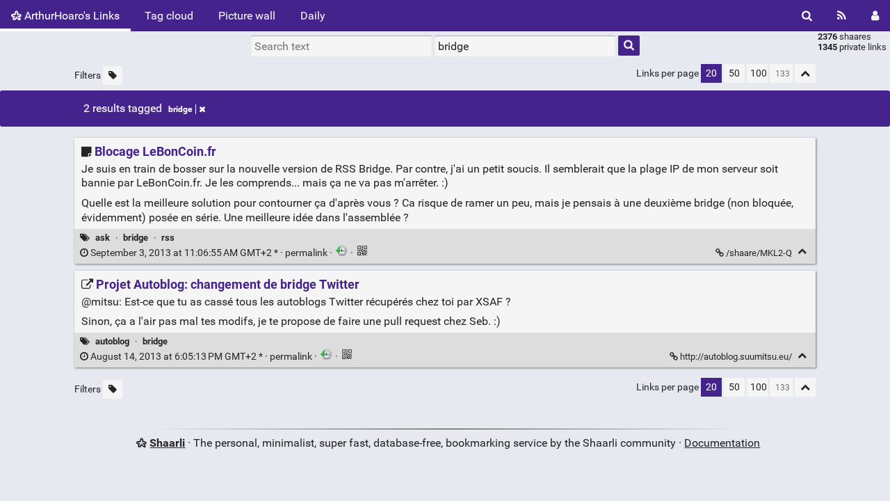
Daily (312, 15)
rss (168, 237)
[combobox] (525, 45)
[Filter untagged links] (112, 75)
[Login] (875, 15)
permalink (209, 253)
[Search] (807, 15)
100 (758, 73)
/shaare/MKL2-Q (759, 253)
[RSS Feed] (841, 15)
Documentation (722, 443)
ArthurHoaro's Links (71, 15)
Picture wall (246, 15)
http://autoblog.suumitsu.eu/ (736, 356)
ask (102, 237)
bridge (180, 109)
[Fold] (802, 251)
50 (734, 73)
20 (711, 73)
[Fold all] (805, 73)
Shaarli (167, 443)
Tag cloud (169, 15)
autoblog (112, 341)
